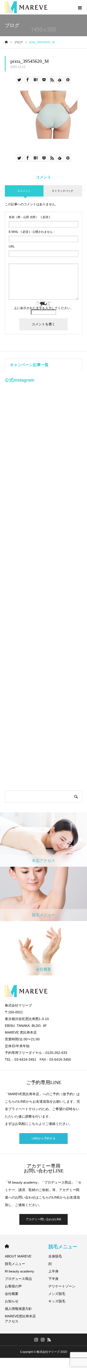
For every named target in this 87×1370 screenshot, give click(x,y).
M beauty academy (19, 1271)
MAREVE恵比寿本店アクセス (20, 1318)
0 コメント (24, 190)
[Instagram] (36, 1339)
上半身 (53, 1271)
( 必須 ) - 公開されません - (31, 231)
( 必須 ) (29, 217)
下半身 (53, 1279)
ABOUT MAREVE (18, 1256)
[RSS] (49, 1339)
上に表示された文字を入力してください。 (43, 308)
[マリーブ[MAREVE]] (26, 7)
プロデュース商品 (18, 1279)
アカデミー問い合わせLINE (43, 1219)
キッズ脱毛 (56, 1301)
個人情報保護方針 (18, 1309)
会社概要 (11, 1294)
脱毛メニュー (15, 1264)
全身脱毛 (55, 1256)
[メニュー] (80, 7)
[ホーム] (6, 42)
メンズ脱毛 (56, 1294)
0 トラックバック (62, 190)
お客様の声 (13, 1286)
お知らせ (11, 1301)
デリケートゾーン (61, 1286)
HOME (7, 1246)
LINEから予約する (44, 1138)
